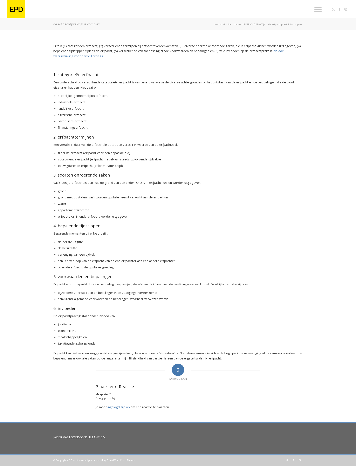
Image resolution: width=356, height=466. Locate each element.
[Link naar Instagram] (346, 9)
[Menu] (317, 9)
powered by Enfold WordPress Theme (114, 460)
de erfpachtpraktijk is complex (76, 24)
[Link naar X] (333, 9)
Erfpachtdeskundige (80, 460)
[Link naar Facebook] (339, 9)
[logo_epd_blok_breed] (89, 9)
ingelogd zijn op (119, 407)
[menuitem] (317, 9)
